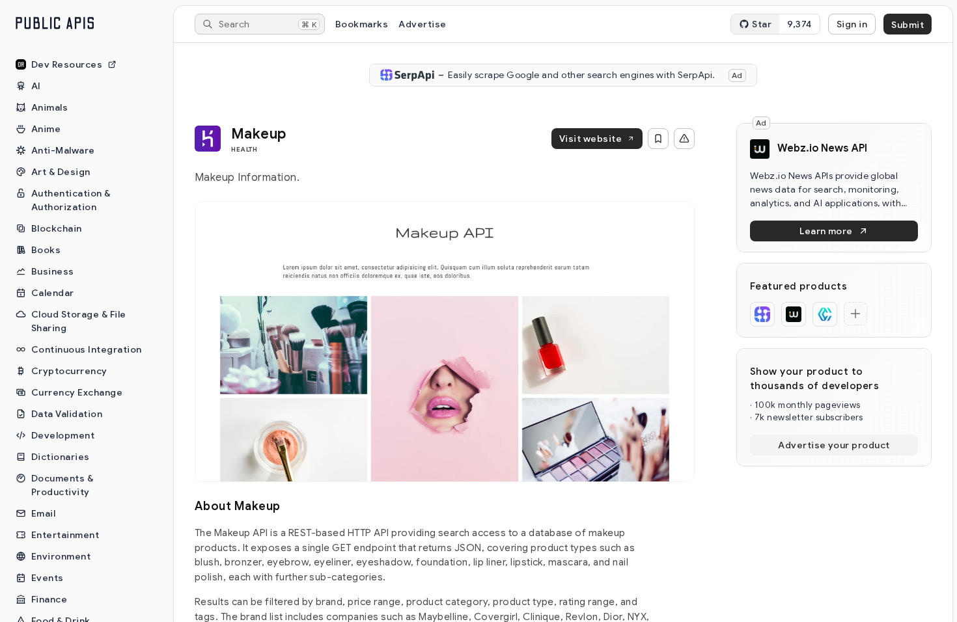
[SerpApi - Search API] (762, 314)
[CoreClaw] (824, 314)
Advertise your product (834, 445)
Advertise (422, 24)
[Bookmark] (658, 138)
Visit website (590, 138)
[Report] (684, 138)
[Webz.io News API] (793, 314)
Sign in (852, 24)
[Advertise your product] (855, 313)
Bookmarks (361, 24)
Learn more (826, 231)
